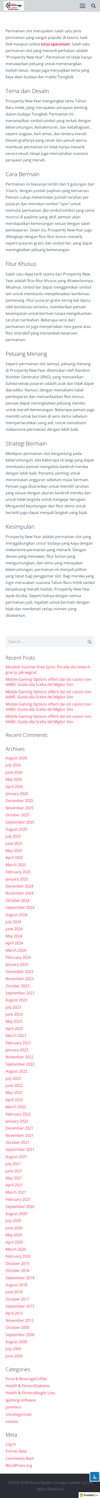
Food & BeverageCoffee (26, 1378)
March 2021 (16, 1192)
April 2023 (14, 1028)
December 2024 (19, 886)
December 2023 (19, 971)
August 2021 (16, 1156)
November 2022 (19, 1056)
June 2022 (14, 1085)
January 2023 (17, 1049)
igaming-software (21, 1400)
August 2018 (16, 1284)
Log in (11, 1444)
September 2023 (20, 993)
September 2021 (20, 1149)
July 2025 (13, 836)
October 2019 (17, 1263)
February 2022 (18, 1114)
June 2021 (14, 1171)
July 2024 (13, 921)
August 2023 (16, 1000)
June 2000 (14, 1356)
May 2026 (14, 779)
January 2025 (17, 879)
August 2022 (16, 1071)
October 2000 (17, 1327)
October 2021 (17, 1142)
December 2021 (19, 1128)
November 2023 (19, 978)
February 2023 (18, 1042)
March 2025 (16, 864)
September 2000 (20, 1334)
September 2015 (20, 1306)
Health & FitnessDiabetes (28, 1385)
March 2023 (16, 1035)
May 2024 (14, 936)
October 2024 (17, 900)
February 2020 (18, 1256)
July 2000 (13, 1348)
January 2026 (17, 793)
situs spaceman (55, 44)
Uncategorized (18, 1414)
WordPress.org (19, 1465)
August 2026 (16, 758)
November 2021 (19, 1135)
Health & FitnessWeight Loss (30, 1392)
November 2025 (19, 807)
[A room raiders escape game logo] (14, 6)
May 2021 (14, 1178)
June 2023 (14, 1014)
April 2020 (14, 1242)
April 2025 (14, 857)
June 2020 (14, 1227)
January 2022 (17, 1121)
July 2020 (13, 1220)
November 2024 (19, 893)
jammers (13, 1407)
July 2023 (13, 1007)
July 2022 (13, 1078)
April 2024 (14, 943)
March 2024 (16, 950)
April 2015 (14, 1313)
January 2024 (17, 964)
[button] (82, 6)
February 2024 (18, 957)
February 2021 (18, 1199)
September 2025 (20, 822)
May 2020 (14, 1235)
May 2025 (14, 850)
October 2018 (17, 1270)
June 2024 (14, 928)
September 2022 (20, 1064)
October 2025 (17, 815)
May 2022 (14, 1092)
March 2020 (16, 1249)
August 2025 (16, 829)
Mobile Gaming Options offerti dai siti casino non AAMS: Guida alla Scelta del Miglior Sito (48, 682)
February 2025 (18, 871)
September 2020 (20, 1206)
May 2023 (14, 1021)
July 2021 (13, 1163)
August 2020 (16, 1213)
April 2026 (14, 786)
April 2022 (14, 1099)
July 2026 (13, 765)
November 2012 (19, 1320)
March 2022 (16, 1106)
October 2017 (17, 1299)
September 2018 (20, 1277)
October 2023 (17, 986)
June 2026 (14, 772)
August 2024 (16, 914)
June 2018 (14, 1291)
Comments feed (19, 1458)
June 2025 (14, 843)
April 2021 (14, 1185)
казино (12, 1421)
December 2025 (19, 800)
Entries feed (16, 1451)
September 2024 (20, 907)
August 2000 (16, 1341)
